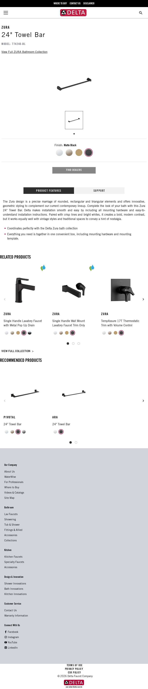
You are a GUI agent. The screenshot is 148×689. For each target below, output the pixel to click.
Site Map (9, 498)
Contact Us (10, 610)
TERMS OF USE (75, 665)
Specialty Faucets (14, 562)
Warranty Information (16, 616)
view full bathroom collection (24, 52)
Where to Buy (11, 487)
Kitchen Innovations (15, 594)
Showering (10, 520)
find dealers (74, 170)
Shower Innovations (15, 584)
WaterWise (10, 477)
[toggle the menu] (5, 12)
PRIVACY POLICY (74, 669)
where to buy (60, 4)
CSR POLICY (74, 673)
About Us (9, 472)
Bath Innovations (13, 589)
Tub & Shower (12, 525)
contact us (75, 4)
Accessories (10, 535)
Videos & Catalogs (14, 493)
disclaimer (88, 4)
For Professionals (13, 482)
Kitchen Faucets (13, 557)
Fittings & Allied (13, 530)
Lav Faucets (11, 514)
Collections (10, 541)
